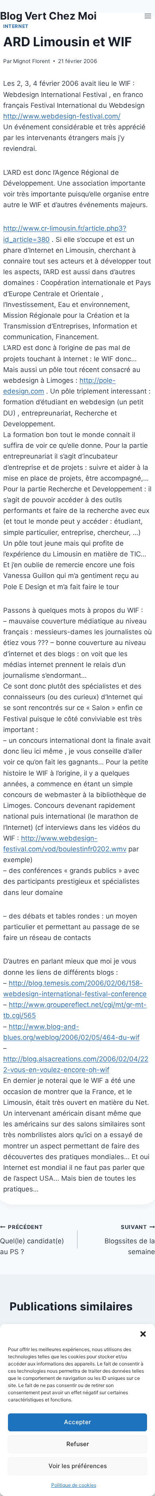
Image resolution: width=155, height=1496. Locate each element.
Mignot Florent (31, 61)
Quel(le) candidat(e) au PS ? (32, 1240)
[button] (143, 1334)
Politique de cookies (73, 1485)
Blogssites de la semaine (130, 1240)
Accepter (77, 1422)
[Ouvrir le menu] (147, 16)
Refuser (77, 1444)
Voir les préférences (77, 1466)
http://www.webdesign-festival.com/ (61, 116)
